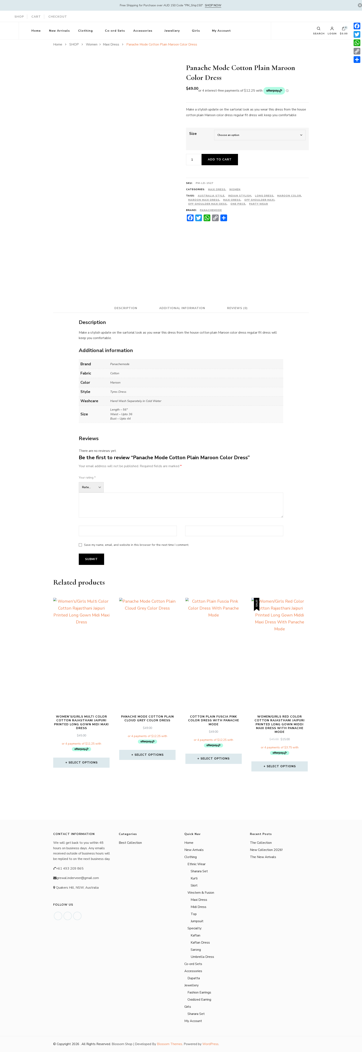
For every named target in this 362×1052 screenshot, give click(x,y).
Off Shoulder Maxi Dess (207, 203)
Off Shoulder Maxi (259, 200)
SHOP (19, 17)
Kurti (194, 878)
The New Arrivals (263, 857)
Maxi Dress (216, 189)
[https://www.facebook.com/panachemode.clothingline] (58, 916)
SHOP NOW (213, 5)
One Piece (237, 203)
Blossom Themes (169, 1044)
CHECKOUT (57, 17)
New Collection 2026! (266, 850)
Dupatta (193, 978)
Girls (196, 31)
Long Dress (264, 195)
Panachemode (211, 210)
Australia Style (211, 195)
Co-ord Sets (115, 31)
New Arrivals (59, 31)
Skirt (194, 885)
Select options (83, 763)
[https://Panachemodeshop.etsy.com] (77, 916)
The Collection (261, 842)
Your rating (87, 478)
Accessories (142, 31)
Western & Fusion (200, 892)
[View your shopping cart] (343, 29)
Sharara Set (199, 871)
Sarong (196, 949)
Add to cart (220, 159)
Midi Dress (198, 907)
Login (332, 33)
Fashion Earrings (199, 992)
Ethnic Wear (196, 864)
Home (36, 31)
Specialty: (194, 928)
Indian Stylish (239, 195)
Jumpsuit (197, 921)
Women (234, 189)
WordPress (210, 1044)
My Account (221, 31)
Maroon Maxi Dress (203, 200)
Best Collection (130, 842)
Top (194, 914)
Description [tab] (125, 308)
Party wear (258, 203)
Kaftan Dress (200, 942)
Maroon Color (289, 195)
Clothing (85, 31)
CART (36, 17)
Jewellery (172, 31)
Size (193, 133)
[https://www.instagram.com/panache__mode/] (67, 916)
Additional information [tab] (182, 308)
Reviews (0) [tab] (237, 308)
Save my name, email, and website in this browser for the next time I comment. (136, 545)
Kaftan (195, 935)
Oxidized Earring (199, 999)
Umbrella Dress (202, 956)
